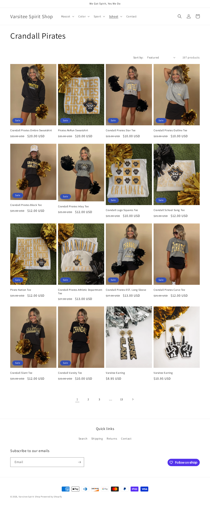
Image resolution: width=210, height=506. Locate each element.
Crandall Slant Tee (21, 373)
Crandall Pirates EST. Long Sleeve (126, 290)
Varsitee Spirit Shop (29, 496)
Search (83, 438)
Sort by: (138, 57)
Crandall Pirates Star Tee (121, 130)
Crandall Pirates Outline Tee (170, 130)
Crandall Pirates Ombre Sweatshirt (31, 130)
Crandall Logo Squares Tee (122, 210)
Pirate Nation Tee (20, 290)
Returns (112, 438)
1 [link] (77, 399)
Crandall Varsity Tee (70, 373)
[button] (67, 16)
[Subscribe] (79, 462)
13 (121, 399)
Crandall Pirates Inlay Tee (73, 206)
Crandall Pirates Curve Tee (169, 290)
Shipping (97, 438)
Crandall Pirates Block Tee (26, 205)
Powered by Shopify (51, 496)
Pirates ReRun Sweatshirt (73, 130)
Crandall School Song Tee (169, 210)
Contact (126, 438)
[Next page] (132, 399)
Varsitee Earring (115, 373)
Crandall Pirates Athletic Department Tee (80, 291)
